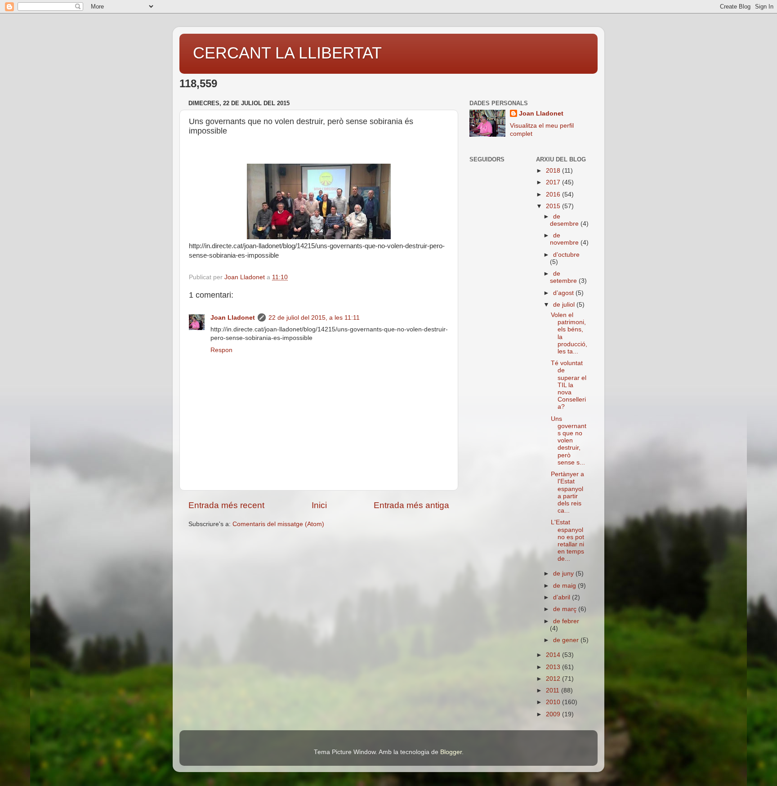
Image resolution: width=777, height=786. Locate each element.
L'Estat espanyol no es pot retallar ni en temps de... (567, 540)
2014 (554, 655)
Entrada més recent (226, 505)
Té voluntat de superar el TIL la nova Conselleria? (568, 385)
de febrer (566, 621)
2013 (554, 667)
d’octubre (566, 254)
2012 (554, 678)
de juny (564, 573)
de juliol (564, 304)
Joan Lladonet (232, 317)
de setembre (564, 277)
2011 (553, 690)
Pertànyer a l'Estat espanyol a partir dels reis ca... (567, 492)
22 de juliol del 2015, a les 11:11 (314, 317)
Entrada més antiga (411, 505)
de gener (567, 640)
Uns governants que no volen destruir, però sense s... (568, 440)
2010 (554, 702)
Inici (319, 505)
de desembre (565, 220)
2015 (554, 206)
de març (565, 609)
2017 (554, 182)
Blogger (451, 752)
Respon (221, 350)
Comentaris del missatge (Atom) (278, 524)
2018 (554, 170)
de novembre (565, 239)
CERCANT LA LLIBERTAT (287, 53)
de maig (565, 585)
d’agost (564, 293)
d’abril (562, 597)
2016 (554, 194)
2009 (554, 714)
